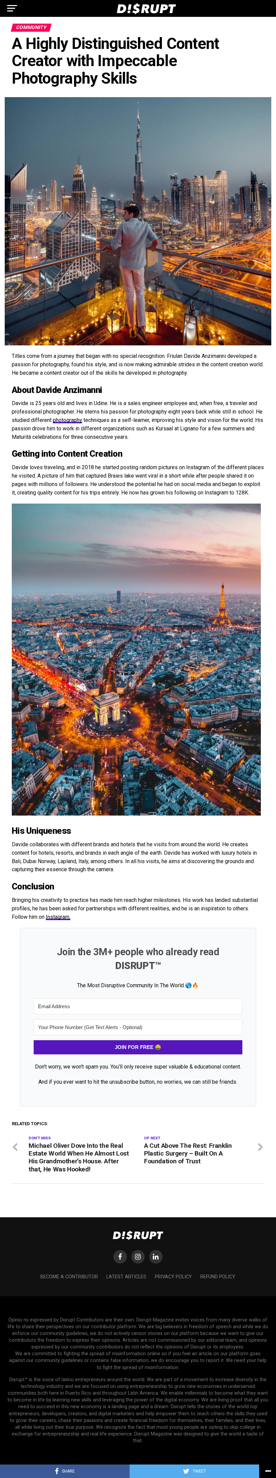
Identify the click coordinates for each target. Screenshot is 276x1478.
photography (67, 420)
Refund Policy (217, 1277)
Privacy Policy (173, 1277)
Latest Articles (126, 1277)
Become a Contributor (69, 1277)
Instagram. (58, 917)
